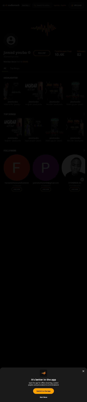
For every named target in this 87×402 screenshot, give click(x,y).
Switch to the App (43, 391)
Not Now (43, 397)
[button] (43, 201)
